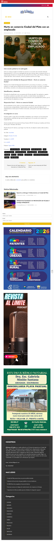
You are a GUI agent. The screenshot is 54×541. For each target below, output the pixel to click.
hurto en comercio (9, 152)
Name (4, 213)
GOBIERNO (9, 517)
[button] (2, 1)
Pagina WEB (11, 145)
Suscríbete (11, 132)
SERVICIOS (9, 531)
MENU (6, 2)
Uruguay (7, 157)
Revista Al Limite (13, 136)
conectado (18, 180)
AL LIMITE (11, 139)
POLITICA (9, 525)
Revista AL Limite (21, 195)
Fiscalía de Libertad (36, 149)
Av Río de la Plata (15, 149)
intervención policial (20, 152)
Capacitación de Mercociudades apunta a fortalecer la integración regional (23, 490)
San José (14, 154)
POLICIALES (6, 23)
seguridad (20, 154)
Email (4, 218)
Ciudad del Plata (25, 149)
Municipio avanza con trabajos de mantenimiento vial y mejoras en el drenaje (24, 487)
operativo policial (43, 152)
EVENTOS (9, 514)
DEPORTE (9, 505)
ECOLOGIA (9, 508)
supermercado (28, 154)
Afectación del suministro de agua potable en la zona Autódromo (21, 481)
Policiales (7, 154)
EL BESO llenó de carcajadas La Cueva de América (18, 484)
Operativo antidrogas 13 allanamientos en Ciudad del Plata (32, 193)
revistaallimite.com (9, 33)
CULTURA (9, 502)
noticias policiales (32, 152)
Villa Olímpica (14, 157)
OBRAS (8, 520)
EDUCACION (10, 511)
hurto (44, 149)
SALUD (8, 528)
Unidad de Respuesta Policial (41, 154)
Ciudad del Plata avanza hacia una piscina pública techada (20, 478)
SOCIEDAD (9, 534)
